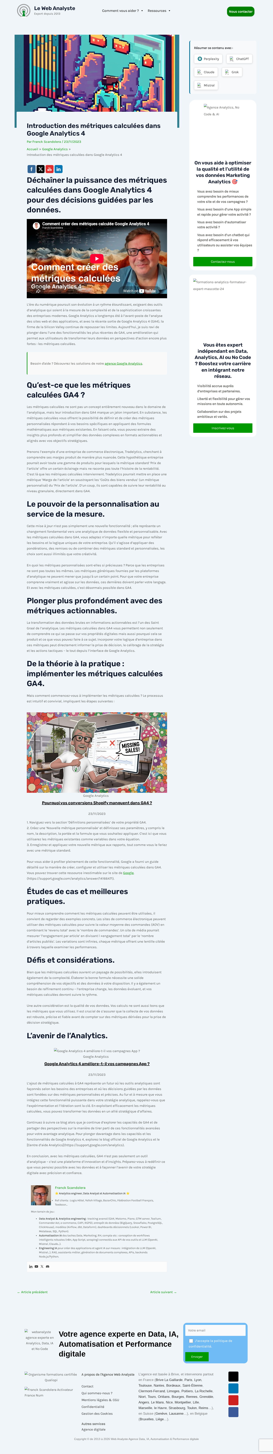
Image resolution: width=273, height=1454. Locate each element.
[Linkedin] (31, 1267)
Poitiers (187, 1391)
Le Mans (157, 1402)
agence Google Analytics (123, 363)
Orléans (164, 1397)
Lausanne (176, 1413)
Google (128, 873)
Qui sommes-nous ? (97, 1393)
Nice (169, 1402)
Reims (203, 1408)
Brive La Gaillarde (169, 1380)
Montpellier (183, 1402)
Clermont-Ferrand (151, 1391)
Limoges (173, 1391)
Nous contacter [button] (240, 11)
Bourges (178, 1397)
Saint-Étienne (192, 1385)
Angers (143, 1402)
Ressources (157, 10)
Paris (188, 1380)
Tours (152, 1397)
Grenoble (206, 1397)
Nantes (159, 1385)
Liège (160, 1419)
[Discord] (47, 1267)
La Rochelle (203, 1391)
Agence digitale (94, 1429)
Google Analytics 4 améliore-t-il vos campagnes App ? (97, 1063)
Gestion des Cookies (97, 1413)
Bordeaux (173, 1385)
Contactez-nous (223, 262)
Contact (87, 1386)
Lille (196, 1402)
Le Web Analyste (54, 8)
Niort (142, 1397)
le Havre (160, 1408)
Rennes (191, 1397)
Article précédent (32, 1292)
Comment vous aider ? (120, 10)
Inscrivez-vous (223, 428)
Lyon (197, 1380)
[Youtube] (36, 1267)
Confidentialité (93, 1407)
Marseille (145, 1408)
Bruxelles (147, 1419)
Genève (161, 1413)
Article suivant (163, 1292)
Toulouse (145, 1385)
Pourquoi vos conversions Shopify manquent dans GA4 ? (97, 802)
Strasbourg (177, 1408)
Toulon (192, 1408)
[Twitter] (42, 1267)
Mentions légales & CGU (100, 1400)
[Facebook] (233, 1412)
